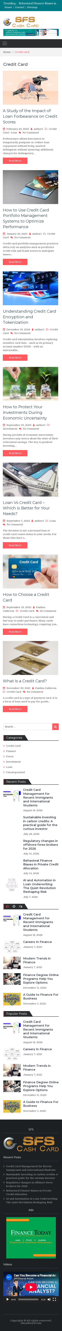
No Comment (30, 132)
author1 (38, 128)
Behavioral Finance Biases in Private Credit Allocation (41, 864)
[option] (39, 3)
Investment (10, 428)
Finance (11, 751)
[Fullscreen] (54, 1299)
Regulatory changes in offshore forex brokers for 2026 (40, 845)
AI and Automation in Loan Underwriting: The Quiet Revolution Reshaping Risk (39, 886)
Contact (19, 7)
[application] (31, 1287)
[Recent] (14, 906)
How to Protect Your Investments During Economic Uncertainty (25, 412)
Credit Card (27, 610)
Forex (10, 756)
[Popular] (7, 906)
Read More (15, 160)
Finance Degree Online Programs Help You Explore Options (41, 979)
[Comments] (20, 906)
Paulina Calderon (45, 688)
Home (8, 7)
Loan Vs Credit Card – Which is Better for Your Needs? (26, 508)
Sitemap (32, 7)
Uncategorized (15, 772)
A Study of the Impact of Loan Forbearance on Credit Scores (30, 116)
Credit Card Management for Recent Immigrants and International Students (38, 797)
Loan (14, 132)
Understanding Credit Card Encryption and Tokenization (29, 317)
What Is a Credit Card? (25, 681)
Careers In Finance (37, 942)
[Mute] (49, 1299)
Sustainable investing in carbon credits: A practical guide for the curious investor (40, 823)
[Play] (7, 1299)
